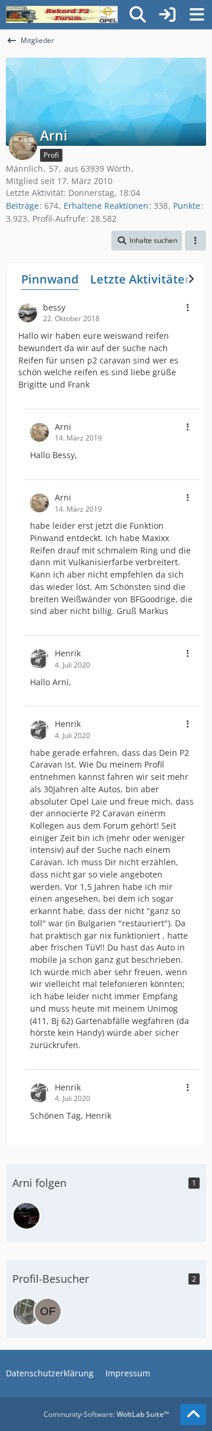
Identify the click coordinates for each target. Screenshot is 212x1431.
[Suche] (138, 14)
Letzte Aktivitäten (141, 279)
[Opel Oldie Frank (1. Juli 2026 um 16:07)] (48, 1311)
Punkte (186, 205)
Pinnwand (49, 279)
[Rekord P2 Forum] (62, 14)
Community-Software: (106, 1414)
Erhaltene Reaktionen (106, 205)
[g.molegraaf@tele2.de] (26, 1216)
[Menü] (196, 14)
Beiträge (22, 205)
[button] (146, 241)
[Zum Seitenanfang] (193, 1414)
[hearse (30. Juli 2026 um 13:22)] (26, 1311)
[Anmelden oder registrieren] (167, 14)
